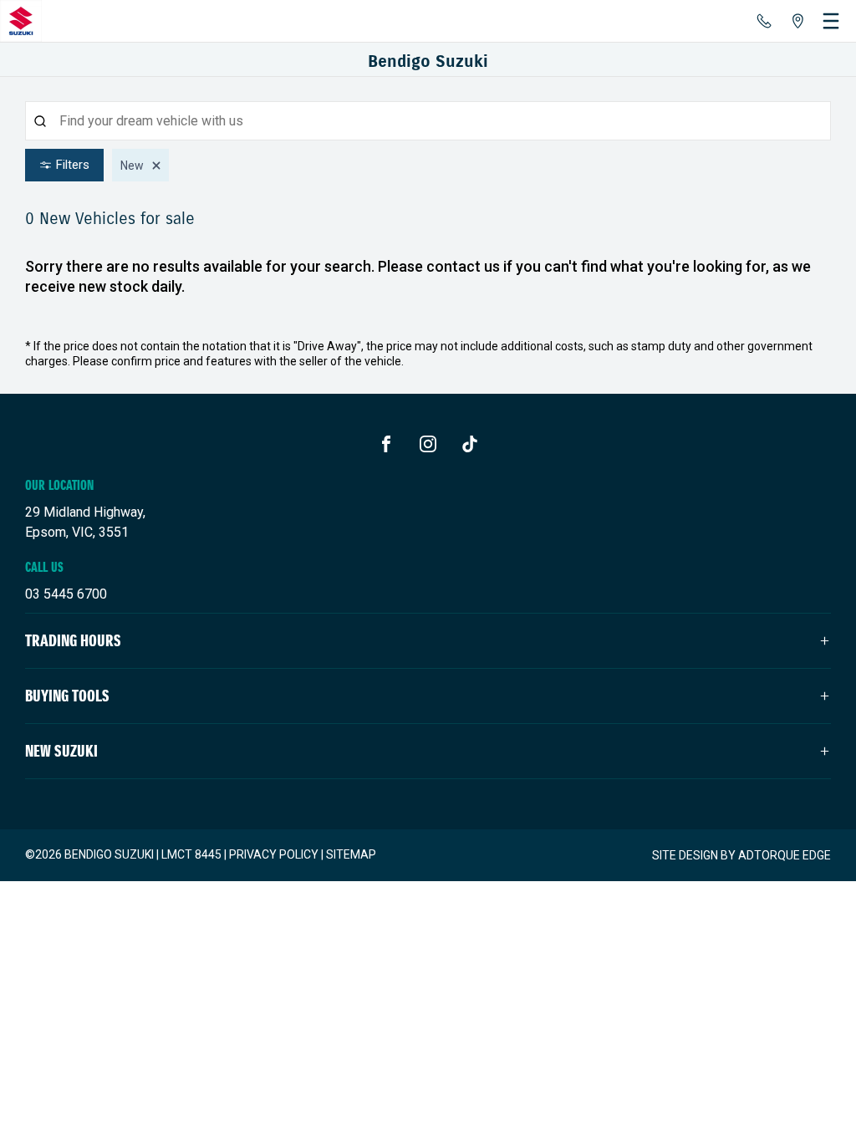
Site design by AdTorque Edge (741, 855)
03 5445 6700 (66, 594)
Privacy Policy (273, 854)
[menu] (831, 21)
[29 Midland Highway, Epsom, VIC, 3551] (797, 21)
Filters (72, 164)
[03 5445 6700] (764, 21)
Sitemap (351, 854)
